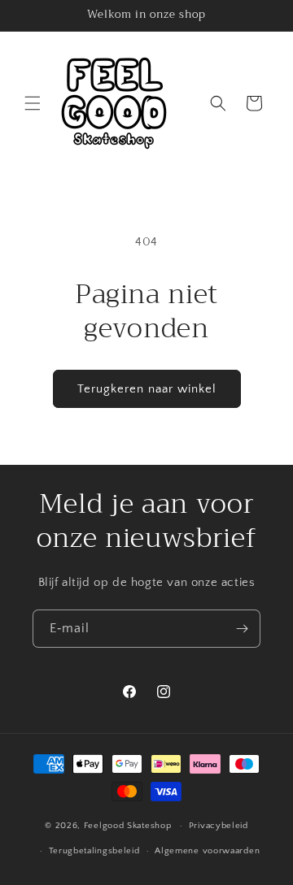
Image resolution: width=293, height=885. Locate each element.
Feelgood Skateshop (128, 826)
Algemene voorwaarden (207, 851)
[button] (32, 103)
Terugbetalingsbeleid (94, 851)
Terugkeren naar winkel (146, 389)
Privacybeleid (218, 826)
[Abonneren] (242, 629)
